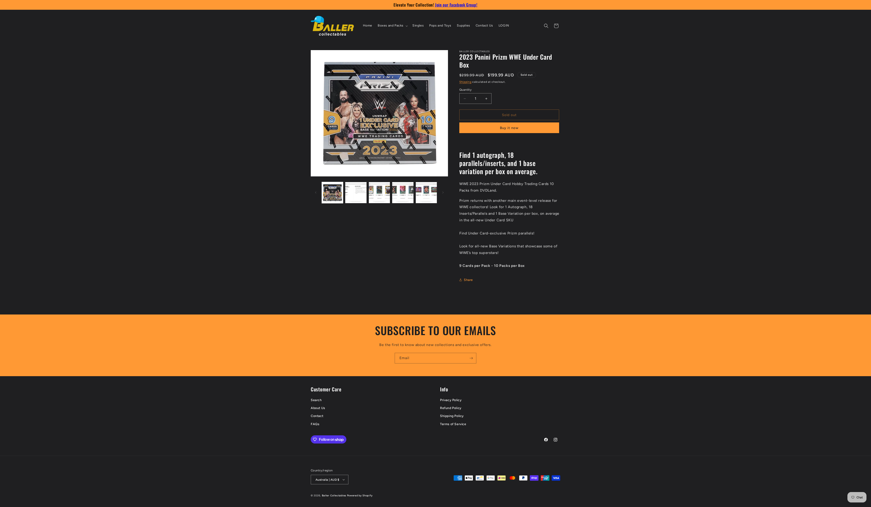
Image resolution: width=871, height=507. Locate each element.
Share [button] (468, 280)
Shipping (465, 81)
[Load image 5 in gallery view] (426, 192)
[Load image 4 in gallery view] (402, 192)
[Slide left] (316, 192)
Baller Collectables (334, 495)
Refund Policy (451, 408)
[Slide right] (443, 192)
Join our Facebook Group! (456, 5)
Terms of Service (453, 424)
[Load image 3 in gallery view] (379, 192)
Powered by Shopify (360, 495)
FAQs (315, 424)
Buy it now (509, 128)
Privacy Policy (451, 400)
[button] (392, 25)
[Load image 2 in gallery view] (355, 192)
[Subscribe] (471, 358)
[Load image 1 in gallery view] (332, 192)
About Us (318, 408)
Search (316, 400)
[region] (435, 5)
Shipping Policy (452, 416)
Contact (317, 416)
